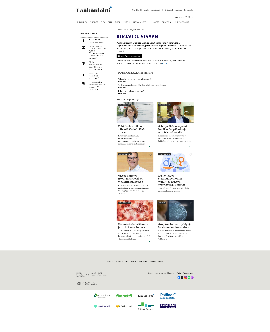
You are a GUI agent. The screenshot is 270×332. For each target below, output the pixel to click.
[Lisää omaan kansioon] (150, 105)
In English (178, 273)
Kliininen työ (82, 22)
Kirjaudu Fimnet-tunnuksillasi (129, 56)
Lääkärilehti (122, 29)
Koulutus (178, 10)
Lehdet (146, 10)
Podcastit (155, 22)
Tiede (110, 22)
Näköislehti (134, 261)
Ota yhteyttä (137, 10)
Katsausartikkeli (165, 154)
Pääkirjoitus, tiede (125, 154)
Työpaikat (169, 10)
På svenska (170, 273)
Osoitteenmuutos (160, 273)
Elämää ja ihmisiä (140, 22)
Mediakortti (119, 261)
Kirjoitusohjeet (157, 10)
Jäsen (117, 22)
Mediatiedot (188, 10)
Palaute (150, 273)
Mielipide (126, 22)
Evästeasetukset (188, 273)
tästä (164, 63)
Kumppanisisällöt (181, 22)
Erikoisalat (166, 22)
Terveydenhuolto (97, 22)
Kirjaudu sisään (137, 29)
